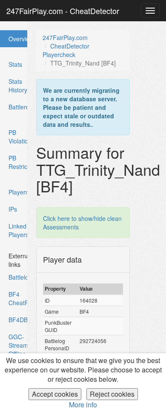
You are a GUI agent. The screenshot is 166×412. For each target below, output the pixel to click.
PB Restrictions (18, 162)
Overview (18, 40)
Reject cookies (112, 394)
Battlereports (18, 107)
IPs (13, 209)
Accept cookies (55, 394)
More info (83, 404)
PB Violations (18, 136)
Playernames (18, 192)
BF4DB (18, 319)
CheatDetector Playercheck (66, 50)
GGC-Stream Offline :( (18, 349)
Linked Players (18, 230)
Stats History (18, 85)
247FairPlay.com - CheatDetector (62, 10)
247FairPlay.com (65, 37)
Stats (15, 64)
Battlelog (18, 277)
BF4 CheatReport (18, 298)
